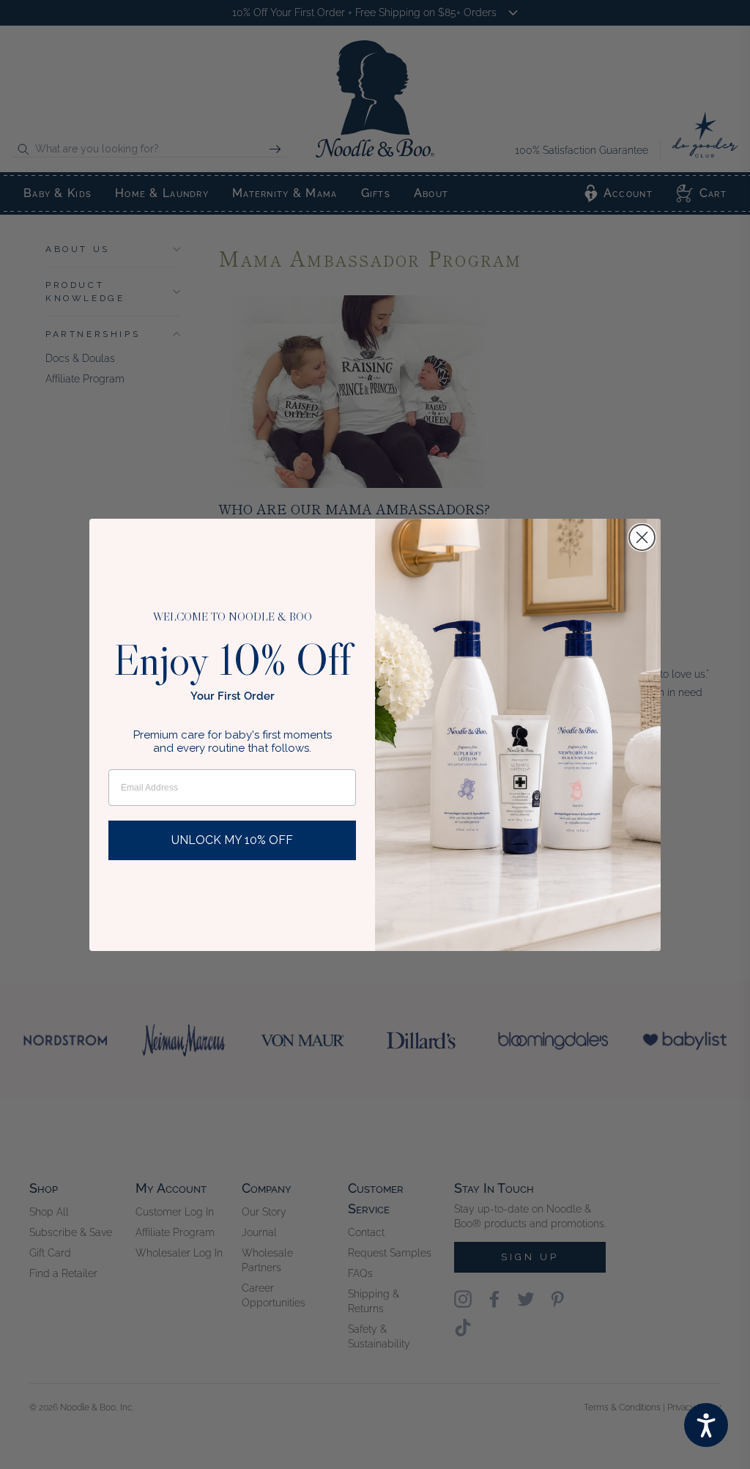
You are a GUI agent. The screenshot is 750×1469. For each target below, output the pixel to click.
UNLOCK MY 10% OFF (232, 840)
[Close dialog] (642, 537)
